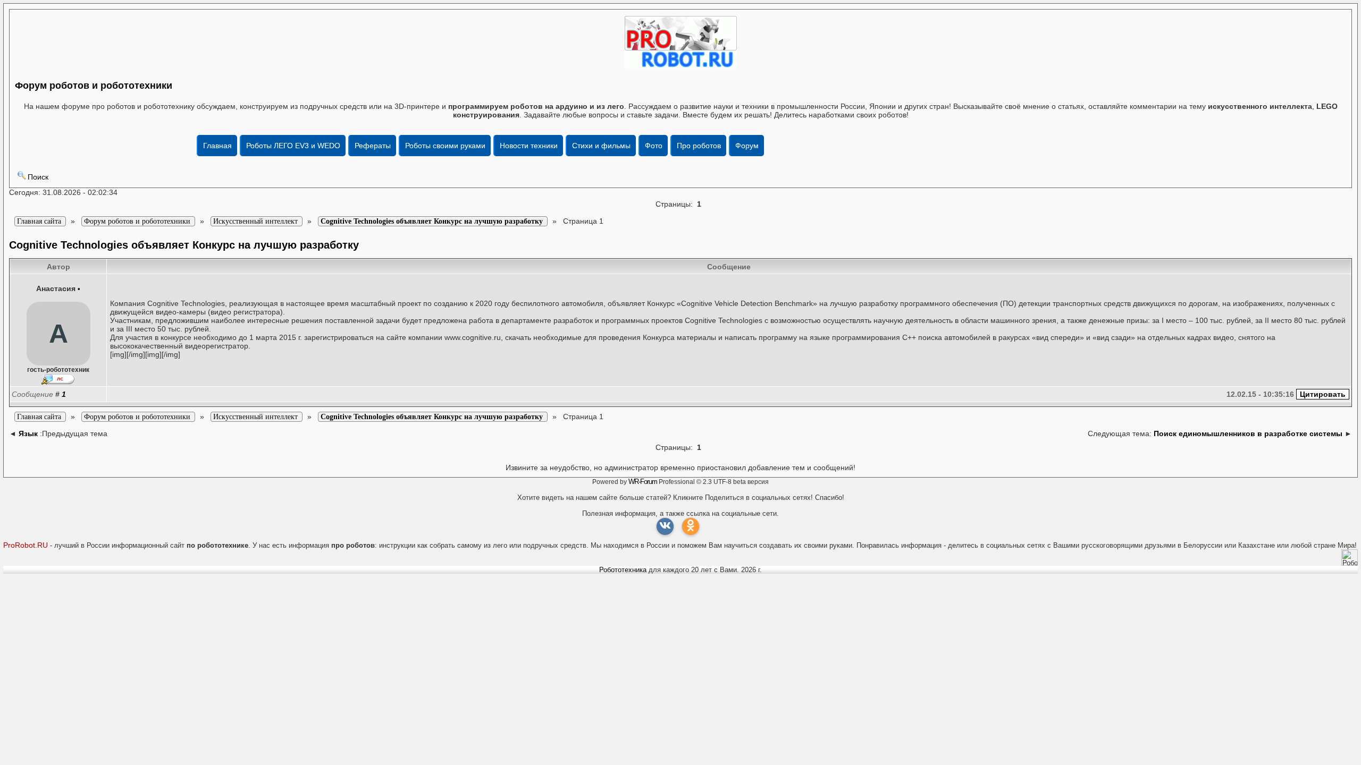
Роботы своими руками (445, 145)
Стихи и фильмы (601, 145)
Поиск (38, 177)
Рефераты (373, 145)
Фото (653, 145)
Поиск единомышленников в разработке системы (1248, 433)
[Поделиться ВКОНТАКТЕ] (665, 526)
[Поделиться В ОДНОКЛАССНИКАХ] (691, 526)
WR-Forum (642, 482)
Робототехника (622, 570)
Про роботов (699, 145)
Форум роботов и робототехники (93, 85)
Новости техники (529, 145)
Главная (217, 145)
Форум (747, 145)
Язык (28, 433)
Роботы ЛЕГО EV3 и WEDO (293, 145)
